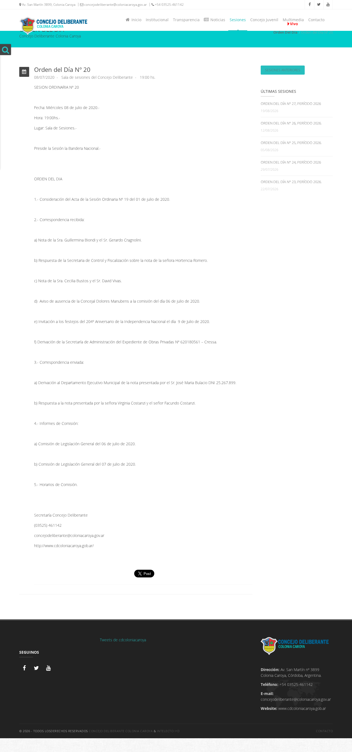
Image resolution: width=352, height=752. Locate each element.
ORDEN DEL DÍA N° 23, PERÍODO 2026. (291, 181)
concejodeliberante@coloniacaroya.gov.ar (115, 4)
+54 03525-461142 (169, 4)
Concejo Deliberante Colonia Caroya (121, 731)
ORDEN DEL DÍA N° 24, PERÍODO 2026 (291, 162)
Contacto (316, 19)
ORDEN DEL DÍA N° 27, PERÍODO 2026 (291, 103)
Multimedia (293, 19)
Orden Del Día (285, 32)
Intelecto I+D (168, 731)
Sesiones (238, 19)
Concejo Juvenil (264, 19)
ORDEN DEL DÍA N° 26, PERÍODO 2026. (291, 123)
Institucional (157, 19)
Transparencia (186, 19)
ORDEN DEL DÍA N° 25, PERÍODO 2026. (291, 142)
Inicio (135, 19)
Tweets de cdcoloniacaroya (123, 639)
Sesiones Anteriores (282, 70)
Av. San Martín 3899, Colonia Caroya (48, 4)
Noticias (216, 19)
